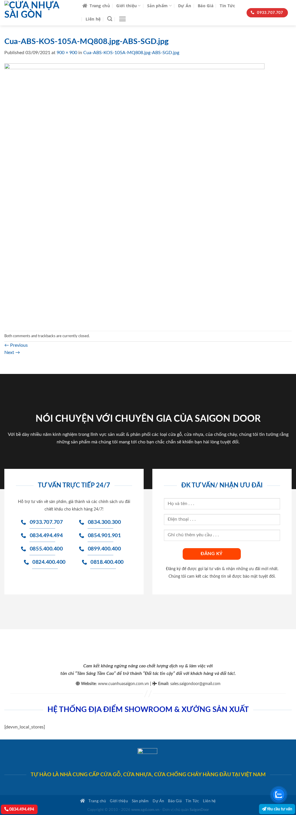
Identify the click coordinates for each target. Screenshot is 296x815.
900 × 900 (67, 52)
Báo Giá (205, 5)
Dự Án (184, 5)
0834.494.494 (21, 809)
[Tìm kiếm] (109, 19)
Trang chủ (100, 5)
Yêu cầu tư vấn (279, 809)
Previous (16, 345)
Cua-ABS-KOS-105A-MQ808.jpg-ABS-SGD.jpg (131, 52)
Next (12, 352)
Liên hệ (93, 19)
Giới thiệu (126, 5)
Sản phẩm (157, 5)
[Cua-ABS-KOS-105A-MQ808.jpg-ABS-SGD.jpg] (134, 193)
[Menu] (122, 19)
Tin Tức (227, 5)
